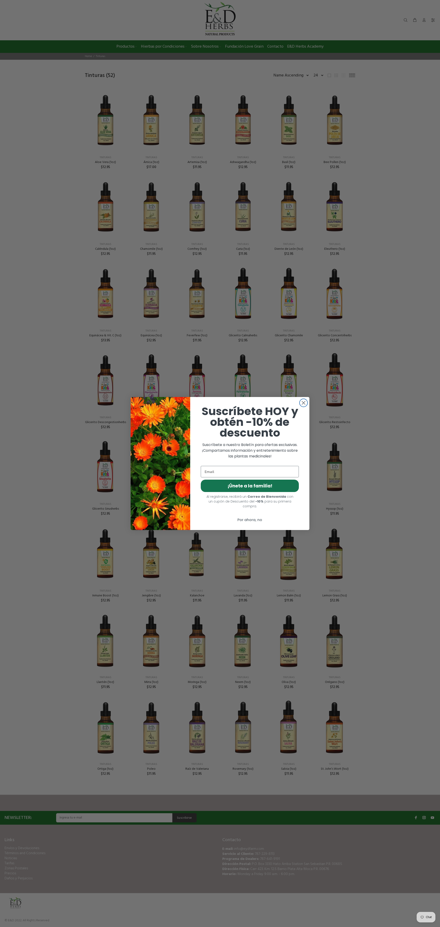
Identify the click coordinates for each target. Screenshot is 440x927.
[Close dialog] (304, 403)
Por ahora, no (249, 519)
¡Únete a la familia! (250, 486)
